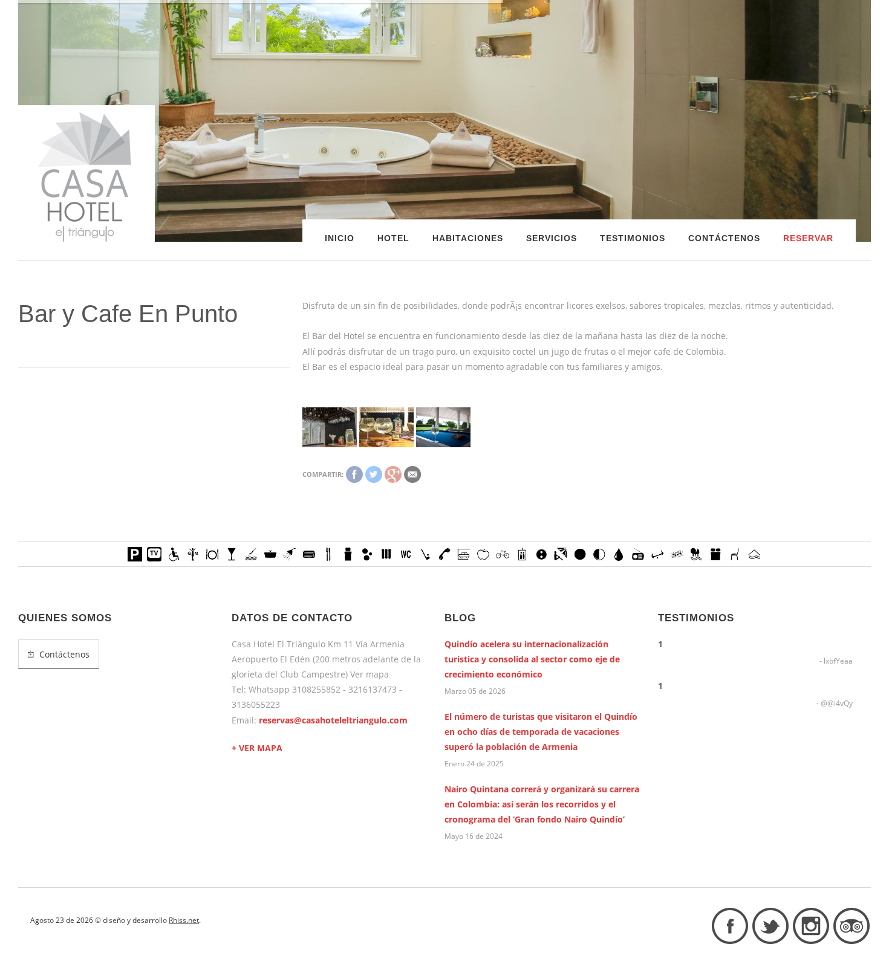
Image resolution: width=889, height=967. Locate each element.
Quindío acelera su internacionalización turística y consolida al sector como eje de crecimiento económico (532, 659)
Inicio (339, 238)
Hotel (393, 238)
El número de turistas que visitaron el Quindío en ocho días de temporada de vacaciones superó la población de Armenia (540, 731)
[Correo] (412, 474)
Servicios (551, 238)
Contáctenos (724, 238)
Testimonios (632, 238)
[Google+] (393, 474)
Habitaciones (467, 238)
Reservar (808, 238)
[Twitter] (373, 474)
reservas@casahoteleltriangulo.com (333, 720)
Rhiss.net (184, 920)
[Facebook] (354, 474)
